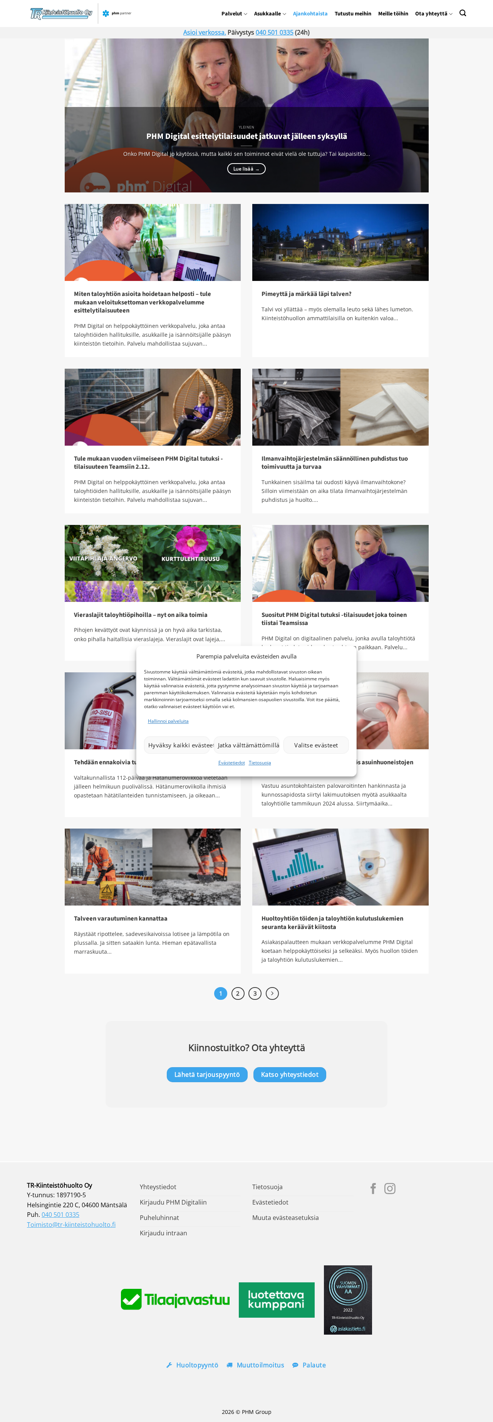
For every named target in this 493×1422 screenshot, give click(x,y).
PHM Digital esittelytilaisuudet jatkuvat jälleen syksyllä (246, 136)
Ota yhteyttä (431, 14)
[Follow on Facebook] (373, 1189)
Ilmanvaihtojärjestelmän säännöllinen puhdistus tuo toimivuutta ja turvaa (335, 463)
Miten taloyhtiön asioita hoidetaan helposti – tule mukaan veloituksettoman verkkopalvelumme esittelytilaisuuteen (142, 302)
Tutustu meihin (353, 14)
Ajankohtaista (310, 14)
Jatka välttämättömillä (249, 745)
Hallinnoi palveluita (168, 721)
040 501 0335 (274, 32)
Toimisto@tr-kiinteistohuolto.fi (71, 1224)
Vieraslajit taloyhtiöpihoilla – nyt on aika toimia (141, 615)
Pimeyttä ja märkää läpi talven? (307, 294)
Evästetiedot (231, 763)
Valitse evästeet (316, 745)
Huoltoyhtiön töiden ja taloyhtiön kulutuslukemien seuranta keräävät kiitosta (332, 923)
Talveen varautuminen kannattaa (121, 919)
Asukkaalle (267, 14)
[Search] (462, 13)
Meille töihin (393, 14)
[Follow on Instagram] (390, 1189)
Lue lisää (246, 169)
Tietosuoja (260, 763)
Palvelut (231, 14)
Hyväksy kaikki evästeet (179, 745)
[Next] (411, 115)
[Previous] (82, 115)
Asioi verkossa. (204, 32)
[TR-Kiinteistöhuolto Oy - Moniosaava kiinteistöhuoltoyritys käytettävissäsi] (83, 13)
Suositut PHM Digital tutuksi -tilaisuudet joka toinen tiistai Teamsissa (334, 619)
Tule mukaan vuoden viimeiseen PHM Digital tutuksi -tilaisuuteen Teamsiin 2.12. (148, 463)
